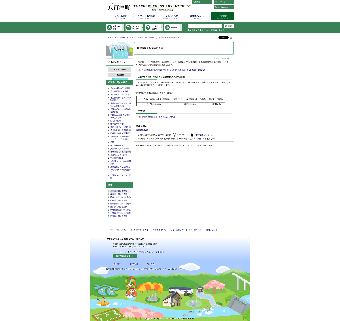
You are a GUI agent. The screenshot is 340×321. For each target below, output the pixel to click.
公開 (112, 142)
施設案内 (174, 27)
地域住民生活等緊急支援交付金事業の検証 (120, 104)
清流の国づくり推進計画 (120, 127)
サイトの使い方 (177, 230)
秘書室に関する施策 (118, 194)
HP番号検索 (194, 30)
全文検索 (220, 30)
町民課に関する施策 (118, 200)
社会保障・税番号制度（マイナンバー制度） (119, 137)
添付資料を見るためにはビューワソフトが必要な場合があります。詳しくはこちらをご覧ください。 (175, 145)
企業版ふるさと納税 (118, 155)
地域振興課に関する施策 (120, 210)
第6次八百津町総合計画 (120, 88)
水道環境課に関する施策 (120, 213)
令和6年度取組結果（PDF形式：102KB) (158, 117)
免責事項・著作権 (140, 230)
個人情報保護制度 (117, 145)
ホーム (110, 37)
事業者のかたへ (197, 16)
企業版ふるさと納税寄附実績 (120, 162)
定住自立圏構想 (116, 158)
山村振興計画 (116, 121)
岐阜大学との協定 (117, 124)
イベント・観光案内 (146, 16)
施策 (131, 37)
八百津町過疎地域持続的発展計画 (120, 110)
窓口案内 (150, 264)
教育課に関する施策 (118, 216)
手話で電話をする (123, 256)
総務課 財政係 (142, 130)
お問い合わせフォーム (203, 135)
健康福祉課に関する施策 (120, 204)
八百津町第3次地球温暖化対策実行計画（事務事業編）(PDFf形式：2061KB (172, 70)
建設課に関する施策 (118, 207)
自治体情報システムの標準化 (120, 176)
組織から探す (116, 27)
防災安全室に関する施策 (120, 197)
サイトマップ (220, 2)
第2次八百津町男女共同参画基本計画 (120, 116)
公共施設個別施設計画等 (120, 133)
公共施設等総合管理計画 (120, 130)
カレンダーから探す (136, 27)
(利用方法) (160, 252)
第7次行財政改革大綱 (119, 91)
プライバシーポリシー (119, 230)
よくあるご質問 (154, 27)
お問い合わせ (211, 230)
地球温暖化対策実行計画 (120, 152)
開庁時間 (134, 264)
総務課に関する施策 (146, 37)
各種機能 (196, 2)
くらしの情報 (121, 16)
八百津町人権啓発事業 (119, 149)
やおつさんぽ (172, 16)
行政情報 (223, 16)
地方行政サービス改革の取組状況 (120, 99)
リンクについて (159, 230)
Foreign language (221, 7)
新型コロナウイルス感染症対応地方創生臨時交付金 (120, 169)
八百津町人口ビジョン (119, 94)
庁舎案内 (117, 264)
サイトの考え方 (194, 230)
